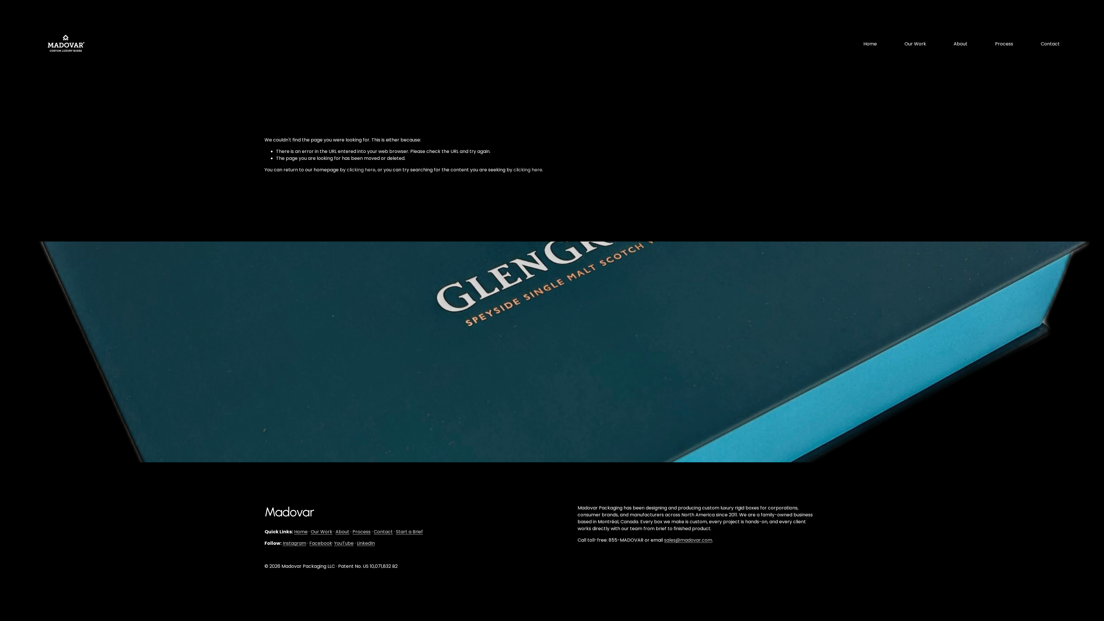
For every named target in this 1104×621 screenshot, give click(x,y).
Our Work (915, 44)
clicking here (361, 169)
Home (870, 44)
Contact (1050, 44)
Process (1004, 44)
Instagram (294, 543)
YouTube (344, 543)
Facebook (320, 543)
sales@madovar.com (688, 540)
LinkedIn (366, 543)
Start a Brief (409, 531)
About (960, 44)
